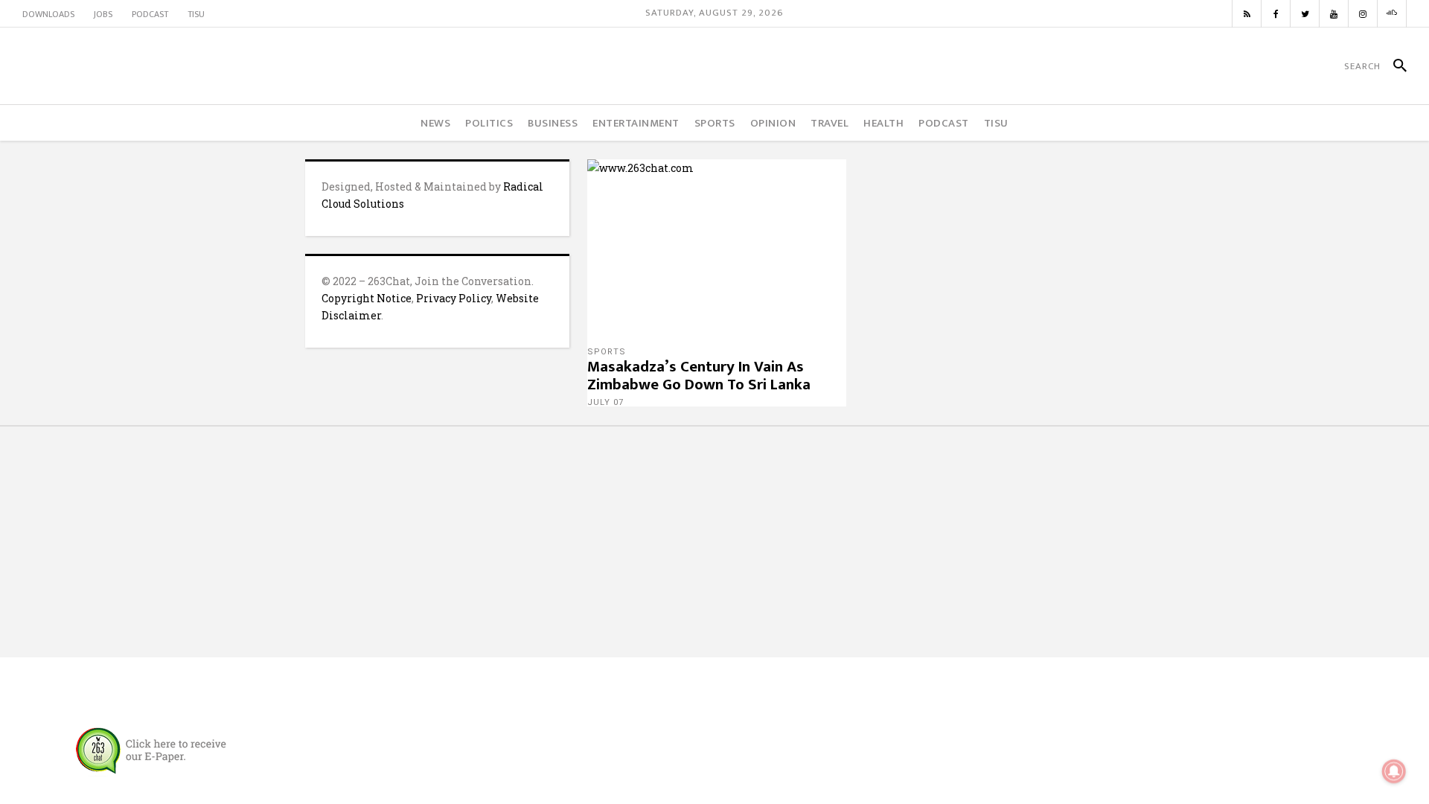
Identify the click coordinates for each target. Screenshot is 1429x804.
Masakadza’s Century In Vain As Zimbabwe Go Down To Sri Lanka (699, 376)
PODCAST (150, 14)
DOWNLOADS (48, 14)
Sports (606, 352)
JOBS (103, 14)
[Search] (1394, 66)
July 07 (605, 402)
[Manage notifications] (1394, 771)
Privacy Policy (453, 298)
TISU (196, 14)
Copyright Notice (367, 298)
